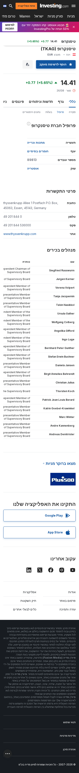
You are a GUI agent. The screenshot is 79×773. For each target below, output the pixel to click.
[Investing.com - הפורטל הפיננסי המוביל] (54, 5)
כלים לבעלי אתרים (24, 609)
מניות (71, 16)
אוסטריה (33, 168)
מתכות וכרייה (36, 142)
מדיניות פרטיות (68, 735)
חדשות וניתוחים (41, 101)
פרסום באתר (67, 600)
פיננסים (18, 101)
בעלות (49, 112)
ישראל (38, 16)
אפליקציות (29, 592)
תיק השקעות (28, 600)
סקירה (72, 112)
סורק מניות (55, 16)
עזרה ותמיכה (67, 609)
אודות (72, 592)
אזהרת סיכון (69, 749)
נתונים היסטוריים (31, 112)
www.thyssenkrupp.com (19, 234)
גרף (61, 101)
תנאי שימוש (69, 722)
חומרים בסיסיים (37, 151)
